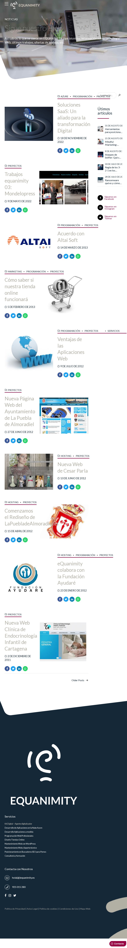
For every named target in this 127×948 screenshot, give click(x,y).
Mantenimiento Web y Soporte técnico (21, 848)
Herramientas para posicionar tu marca (113, 130)
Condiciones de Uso (68, 908)
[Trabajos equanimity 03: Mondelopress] (63, 188)
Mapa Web (85, 908)
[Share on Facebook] (59, 150)
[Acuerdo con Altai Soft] (29, 241)
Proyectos (103, 96)
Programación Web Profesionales (19, 836)
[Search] (119, 95)
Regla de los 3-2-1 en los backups (112, 169)
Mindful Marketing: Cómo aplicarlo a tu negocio (113, 143)
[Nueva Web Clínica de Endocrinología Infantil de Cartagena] (64, 641)
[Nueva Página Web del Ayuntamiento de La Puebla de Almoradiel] (63, 416)
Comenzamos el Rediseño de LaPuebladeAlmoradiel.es (31, 517)
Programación (82, 96)
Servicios (114, 330)
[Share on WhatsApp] (78, 150)
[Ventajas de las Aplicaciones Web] (29, 353)
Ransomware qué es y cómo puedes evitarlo (113, 182)
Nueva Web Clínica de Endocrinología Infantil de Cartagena (21, 635)
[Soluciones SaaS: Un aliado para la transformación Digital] (29, 124)
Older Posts (78, 680)
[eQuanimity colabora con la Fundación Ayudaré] (29, 577)
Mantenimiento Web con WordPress (20, 844)
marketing (15, 271)
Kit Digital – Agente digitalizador (18, 824)
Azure (64, 96)
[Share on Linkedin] (72, 150)
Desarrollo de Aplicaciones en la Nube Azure (23, 828)
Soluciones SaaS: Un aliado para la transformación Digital (73, 117)
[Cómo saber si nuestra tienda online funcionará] (64, 293)
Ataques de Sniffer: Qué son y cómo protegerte (113, 156)
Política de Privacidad (15, 908)
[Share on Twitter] (66, 150)
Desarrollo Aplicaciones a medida (19, 832)
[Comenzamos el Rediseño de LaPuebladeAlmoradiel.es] (64, 521)
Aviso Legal (32, 908)
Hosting (66, 455)
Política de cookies (48, 908)
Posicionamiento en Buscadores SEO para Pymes (25, 852)
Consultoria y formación (15, 856)
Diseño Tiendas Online (14, 840)
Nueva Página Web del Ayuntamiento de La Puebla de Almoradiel (20, 411)
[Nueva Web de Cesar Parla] (29, 472)
